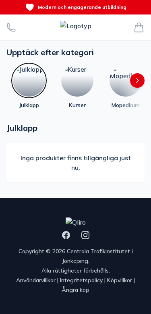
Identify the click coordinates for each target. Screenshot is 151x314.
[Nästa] (137, 80)
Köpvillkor (119, 280)
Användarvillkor (36, 280)
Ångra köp (75, 289)
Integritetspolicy (81, 280)
